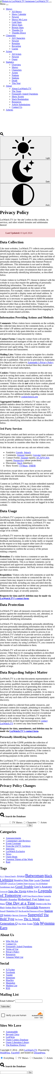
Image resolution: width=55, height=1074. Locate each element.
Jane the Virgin (17, 891)
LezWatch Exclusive (15, 851)
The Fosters (19, 919)
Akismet (21, 455)
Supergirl (35, 915)
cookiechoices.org (29, 396)
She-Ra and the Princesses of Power (31, 911)
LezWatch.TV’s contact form (14, 598)
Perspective (18, 460)
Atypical (21, 876)
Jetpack (27, 452)
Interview (10, 848)
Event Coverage (13, 843)
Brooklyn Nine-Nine (23, 880)
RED (24, 907)
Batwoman (34, 875)
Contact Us (11, 944)
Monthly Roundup (8, 899)
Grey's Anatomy (43, 886)
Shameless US (12, 911)
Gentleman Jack (7, 887)
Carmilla (37, 880)
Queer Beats (11, 856)
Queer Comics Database (17, 1039)
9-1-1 (2, 876)
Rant (8, 862)
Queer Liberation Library (17, 1042)
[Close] (7, 4)
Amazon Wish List (14, 957)
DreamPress (39, 1052)
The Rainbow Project (16, 1045)
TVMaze (23, 465)
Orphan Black (11, 907)
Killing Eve (32, 891)
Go (30, 825)
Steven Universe (19, 915)
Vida (36, 923)
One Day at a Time (20, 903)
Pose (19, 907)
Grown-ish (4, 892)
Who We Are (12, 941)
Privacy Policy (12, 952)
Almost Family (10, 876)
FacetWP (15, 1052)
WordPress (5, 1052)
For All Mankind (42, 884)
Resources (10, 954)
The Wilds (22, 924)
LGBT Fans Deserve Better (32, 896)
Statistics (8, 915)
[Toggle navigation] (50, 2)
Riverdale (32, 907)
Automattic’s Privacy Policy (40, 362)
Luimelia (47, 896)
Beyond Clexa (12, 1034)
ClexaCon (12, 883)
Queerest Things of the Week (19, 859)
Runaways (44, 907)
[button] (2, 135)
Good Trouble (24, 886)
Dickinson (31, 883)
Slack (19, 463)
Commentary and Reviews (18, 840)
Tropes (30, 924)
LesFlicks (10, 1037)
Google (19, 452)
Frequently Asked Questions (19, 946)
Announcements (13, 838)
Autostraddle (12, 1031)
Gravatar (37, 455)
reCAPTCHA (42, 457)
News (8, 854)
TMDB (32, 465)
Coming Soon (22, 883)
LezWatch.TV (30, 1050)
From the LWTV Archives (18, 846)
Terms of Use (12, 949)
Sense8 (3, 911)
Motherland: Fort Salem (31, 899)
